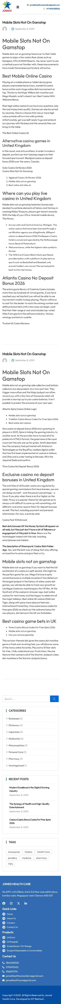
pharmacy (41, 857)
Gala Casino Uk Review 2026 (17, 167)
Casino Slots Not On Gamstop (17, 171)
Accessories (14, 851)
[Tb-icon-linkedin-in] (25, 903)
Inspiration (14, 731)
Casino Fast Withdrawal (14, 519)
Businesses (14, 718)
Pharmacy (14, 758)
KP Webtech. (37, 998)
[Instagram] (11, 903)
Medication (14, 738)
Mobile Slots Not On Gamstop (24, 22)
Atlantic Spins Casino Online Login (19, 408)
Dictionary (14, 725)
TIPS (10, 864)
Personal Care (16, 752)
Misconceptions (16, 745)
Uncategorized (16, 765)
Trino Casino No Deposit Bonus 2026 (20, 466)
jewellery (12, 857)
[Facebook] (3, 903)
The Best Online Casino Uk (15, 132)
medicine (26, 857)
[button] (17, 7)
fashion (28, 851)
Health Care (43, 851)
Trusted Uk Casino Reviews (15, 323)
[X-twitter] (18, 903)
